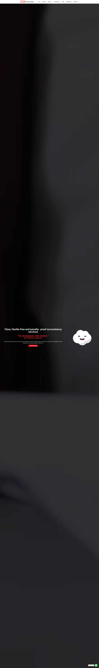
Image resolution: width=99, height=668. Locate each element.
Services (49, 1)
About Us (44, 1)
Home (39, 1)
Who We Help (56, 1)
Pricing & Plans (69, 1)
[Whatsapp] (96, 665)
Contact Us (76, 1)
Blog (63, 1)
